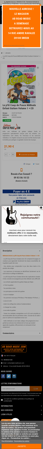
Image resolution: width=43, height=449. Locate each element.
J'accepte (21, 446)
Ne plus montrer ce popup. (15, 45)
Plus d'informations (7, 441)
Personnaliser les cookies (21, 441)
